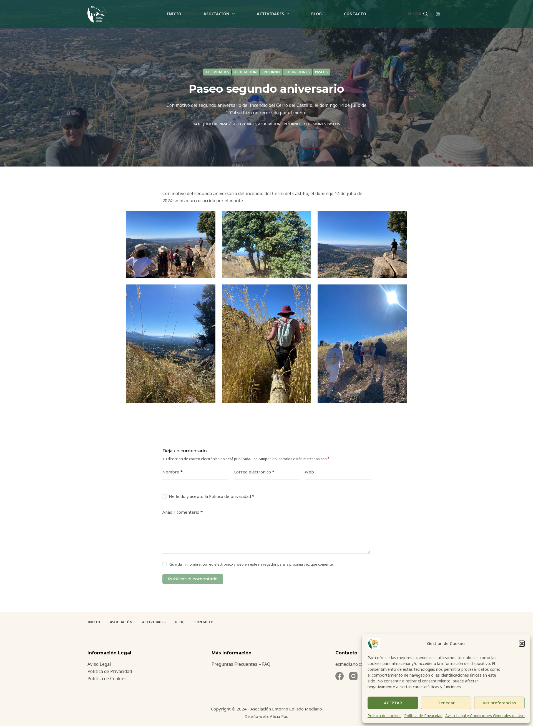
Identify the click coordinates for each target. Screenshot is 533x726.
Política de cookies (384, 715)
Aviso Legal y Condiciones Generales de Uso (485, 715)
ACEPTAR (393, 702)
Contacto (355, 13)
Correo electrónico (254, 472)
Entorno (271, 72)
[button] (522, 643)
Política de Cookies (107, 678)
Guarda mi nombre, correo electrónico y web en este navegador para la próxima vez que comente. (251, 564)
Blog (316, 13)
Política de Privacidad (423, 715)
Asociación (216, 13)
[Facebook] (339, 676)
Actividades (270, 13)
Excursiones (297, 72)
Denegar (446, 702)
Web (309, 472)
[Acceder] (438, 14)
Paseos (321, 72)
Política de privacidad (230, 496)
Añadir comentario (182, 512)
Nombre (172, 472)
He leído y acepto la (211, 496)
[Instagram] (353, 676)
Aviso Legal (99, 664)
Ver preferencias (499, 702)
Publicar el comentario (193, 578)
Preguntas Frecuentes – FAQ (241, 664)
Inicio (174, 13)
